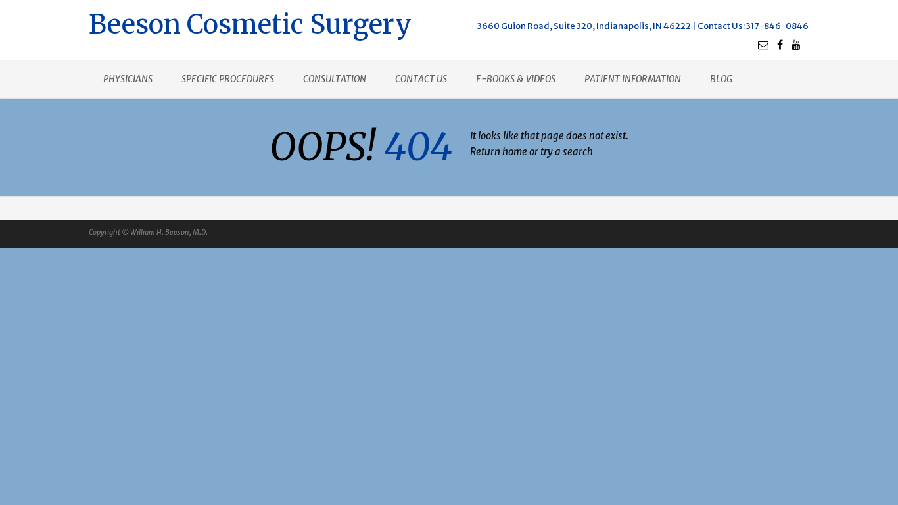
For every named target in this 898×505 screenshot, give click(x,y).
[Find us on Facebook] (780, 44)
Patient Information (632, 79)
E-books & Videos (515, 79)
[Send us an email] (763, 44)
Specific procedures (227, 79)
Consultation (334, 79)
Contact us (421, 79)
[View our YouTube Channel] (796, 44)
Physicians (128, 79)
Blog (721, 79)
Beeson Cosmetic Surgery (250, 22)
